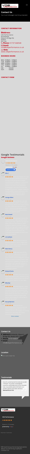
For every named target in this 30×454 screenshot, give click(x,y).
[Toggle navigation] (27, 4)
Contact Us (5, 450)
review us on (9, 169)
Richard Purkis (9, 271)
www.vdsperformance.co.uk (12, 51)
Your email (5, 87)
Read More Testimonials (6, 432)
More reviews (15, 316)
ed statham (8, 237)
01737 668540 (13, 339)
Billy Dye (7, 283)
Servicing (11, 449)
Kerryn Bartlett (9, 302)
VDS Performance (11, 161)
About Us (4, 449)
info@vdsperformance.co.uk (12, 47)
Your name (5, 81)
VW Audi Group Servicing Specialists (14, 447)
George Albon (9, 197)
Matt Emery (8, 249)
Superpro (18, 449)
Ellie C (7, 173)
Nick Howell (8, 214)
